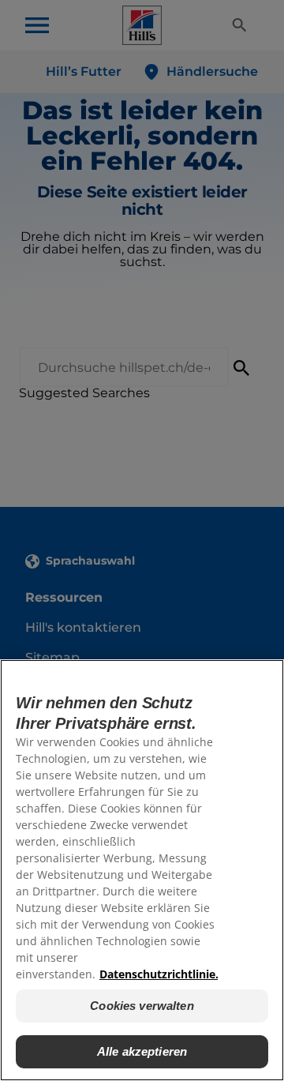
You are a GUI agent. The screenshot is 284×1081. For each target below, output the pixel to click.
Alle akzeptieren (142, 1051)
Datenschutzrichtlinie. (159, 974)
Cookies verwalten (142, 1005)
